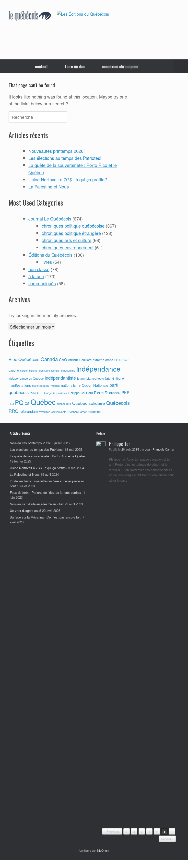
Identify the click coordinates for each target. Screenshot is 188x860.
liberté (120, 378)
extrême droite (103, 359)
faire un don (75, 66)
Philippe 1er (119, 443)
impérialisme (68, 370)
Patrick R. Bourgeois (42, 393)
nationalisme (71, 385)
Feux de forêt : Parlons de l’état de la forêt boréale (45, 492)
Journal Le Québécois (49, 218)
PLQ (11, 404)
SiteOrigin (102, 850)
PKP (125, 392)
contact (41, 66)
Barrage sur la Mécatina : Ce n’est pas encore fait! (46, 517)
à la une (36, 276)
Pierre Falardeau (107, 392)
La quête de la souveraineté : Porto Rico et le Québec (48, 456)
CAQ (63, 359)
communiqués (42, 283)
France (125, 360)
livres (47, 262)
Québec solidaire (88, 403)
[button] (181, 66)
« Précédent (112, 831)
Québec (43, 402)
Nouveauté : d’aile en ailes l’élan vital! (37, 504)
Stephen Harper (77, 412)
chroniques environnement (68, 247)
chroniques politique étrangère (71, 233)
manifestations (20, 385)
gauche (14, 370)
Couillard (85, 360)
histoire (33, 370)
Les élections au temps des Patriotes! (64, 158)
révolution (44, 412)
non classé (38, 269)
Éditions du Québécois (50, 255)
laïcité (109, 378)
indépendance (98, 369)
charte (73, 359)
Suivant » (167, 839)
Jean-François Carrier (159, 449)
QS (27, 403)
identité (55, 370)
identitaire (44, 370)
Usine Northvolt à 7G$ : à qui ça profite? (67, 179)
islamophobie (95, 378)
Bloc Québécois (24, 359)
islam (81, 378)
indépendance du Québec (26, 378)
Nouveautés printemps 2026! (56, 151)
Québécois (118, 402)
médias (55, 385)
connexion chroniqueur (120, 66)
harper (24, 370)
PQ (19, 402)
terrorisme (94, 411)
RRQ (13, 411)
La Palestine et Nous (48, 186)
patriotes (62, 393)
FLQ (117, 360)
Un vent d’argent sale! (25, 510)
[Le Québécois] (30, 16)
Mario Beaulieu (40, 385)
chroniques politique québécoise (73, 225)
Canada (49, 359)
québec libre (64, 404)
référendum (29, 411)
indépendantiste (60, 378)
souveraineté (58, 412)
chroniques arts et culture (66, 240)
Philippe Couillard (80, 392)
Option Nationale (95, 385)
